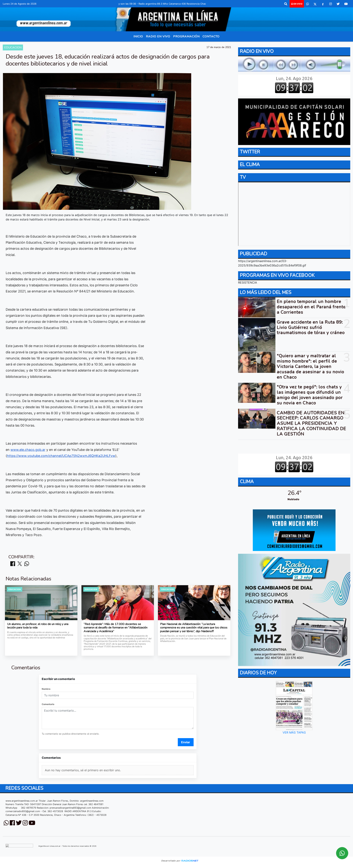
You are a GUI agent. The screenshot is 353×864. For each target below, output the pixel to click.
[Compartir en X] (19, 564)
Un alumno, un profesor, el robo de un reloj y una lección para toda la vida (37, 626)
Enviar (185, 742)
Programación (186, 36)
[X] (315, 3)
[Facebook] (323, 3)
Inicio (138, 36)
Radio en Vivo (158, 36)
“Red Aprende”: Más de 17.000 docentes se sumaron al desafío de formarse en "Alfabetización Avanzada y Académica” (115, 627)
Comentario (48, 704)
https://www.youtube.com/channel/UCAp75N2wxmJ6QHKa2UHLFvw (61, 456)
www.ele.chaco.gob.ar (27, 450)
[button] (286, 3)
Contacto (211, 36)
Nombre (46, 689)
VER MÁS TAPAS (294, 732)
